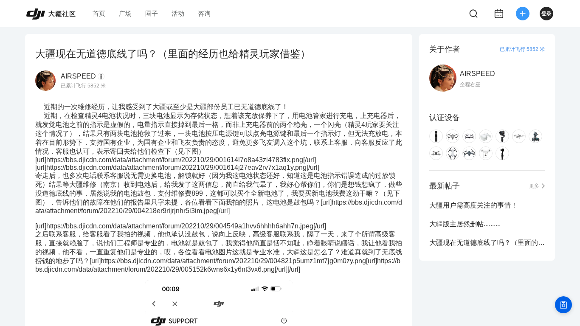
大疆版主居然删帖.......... (465, 224)
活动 (178, 13)
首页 (99, 13)
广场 (125, 13)
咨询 (204, 13)
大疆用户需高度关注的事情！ (473, 205)
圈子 (151, 13)
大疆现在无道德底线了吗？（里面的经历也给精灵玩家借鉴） (487, 242)
